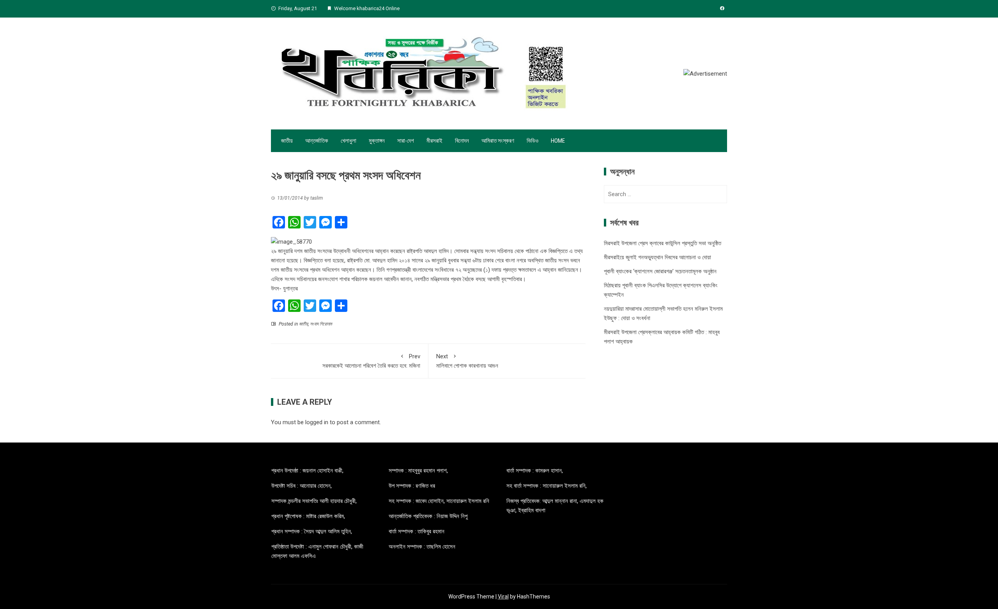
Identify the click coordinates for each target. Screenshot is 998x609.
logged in (316, 422)
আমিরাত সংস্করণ (497, 140)
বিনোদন (462, 140)
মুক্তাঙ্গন (377, 140)
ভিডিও (532, 140)
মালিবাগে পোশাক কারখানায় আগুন (467, 361)
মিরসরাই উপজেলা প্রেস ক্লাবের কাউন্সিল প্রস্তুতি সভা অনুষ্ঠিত (662, 243)
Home (558, 140)
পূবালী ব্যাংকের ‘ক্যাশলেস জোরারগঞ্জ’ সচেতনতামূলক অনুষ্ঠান (660, 271)
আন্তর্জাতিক (316, 140)
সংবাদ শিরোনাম (321, 324)
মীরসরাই (434, 140)
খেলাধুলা (348, 140)
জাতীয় (287, 140)
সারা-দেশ (405, 140)
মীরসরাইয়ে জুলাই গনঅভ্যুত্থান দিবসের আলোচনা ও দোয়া (657, 257)
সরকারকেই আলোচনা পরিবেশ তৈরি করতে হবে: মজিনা (371, 361)
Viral (503, 596)
